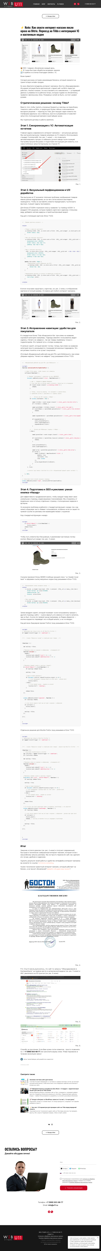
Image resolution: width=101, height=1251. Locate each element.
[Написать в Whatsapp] (78, 4)
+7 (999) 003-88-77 (32, 1052)
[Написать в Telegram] (75, 4)
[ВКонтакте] (49, 1124)
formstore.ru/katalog (45, 863)
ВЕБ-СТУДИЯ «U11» (44, 1232)
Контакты (51, 4)
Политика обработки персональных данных (50, 1238)
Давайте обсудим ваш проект (58, 869)
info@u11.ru (53, 1205)
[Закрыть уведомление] (98, 1237)
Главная (36, 4)
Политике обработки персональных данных (80, 1182)
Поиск (61, 4)
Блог (43, 4)
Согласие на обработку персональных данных (50, 1236)
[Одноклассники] (52, 1124)
